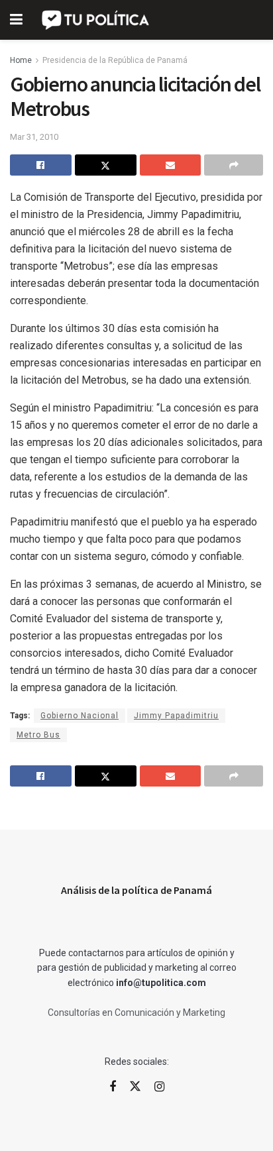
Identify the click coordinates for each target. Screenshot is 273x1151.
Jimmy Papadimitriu (176, 715)
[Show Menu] (16, 20)
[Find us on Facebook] (112, 1087)
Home (21, 60)
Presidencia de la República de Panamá (115, 60)
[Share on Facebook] (41, 165)
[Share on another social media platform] (233, 165)
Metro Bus (38, 735)
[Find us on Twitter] (135, 1087)
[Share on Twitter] (105, 165)
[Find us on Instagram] (159, 1087)
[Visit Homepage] (96, 20)
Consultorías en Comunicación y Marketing (136, 1012)
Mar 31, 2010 (34, 137)
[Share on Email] (170, 165)
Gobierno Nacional (79, 715)
